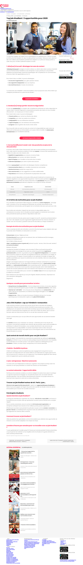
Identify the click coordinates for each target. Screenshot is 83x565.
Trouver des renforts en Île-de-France (31, 540)
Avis (75, 560)
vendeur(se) (16, 108)
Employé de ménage (11, 557)
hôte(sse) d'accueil (13, 69)
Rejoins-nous (67, 560)
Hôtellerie (8, 543)
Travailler (44, 539)
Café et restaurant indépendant (32, 542)
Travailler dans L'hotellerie (48, 541)
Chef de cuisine (10, 548)
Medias (72, 560)
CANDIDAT (2, 12)
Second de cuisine (10, 549)
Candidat (2, 8)
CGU (61, 561)
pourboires (41, 180)
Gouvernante (9, 556)
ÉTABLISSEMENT (10, 12)
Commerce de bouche (29, 546)
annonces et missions (13, 182)
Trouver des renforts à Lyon (30, 541)
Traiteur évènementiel (29, 545)
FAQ (25, 548)
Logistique (8, 544)
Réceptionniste (10, 555)
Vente (7, 545)
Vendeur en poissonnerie (12, 560)
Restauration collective (11, 541)
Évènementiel (9, 542)
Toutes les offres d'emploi (12, 539)
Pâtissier (8, 550)
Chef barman (9, 553)
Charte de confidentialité (68, 561)
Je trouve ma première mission (32, 138)
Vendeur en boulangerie (12, 559)
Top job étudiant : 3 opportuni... (24, 13)
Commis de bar (10, 554)
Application (14, 20)
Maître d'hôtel (9, 552)
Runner (8, 547)
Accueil (8, 13)
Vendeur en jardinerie (11, 561)
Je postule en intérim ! (31, 99)
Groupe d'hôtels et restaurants (31, 543)
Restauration (9, 540)
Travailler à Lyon (46, 543)
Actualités (13, 13)
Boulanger (8, 551)
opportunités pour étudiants (45, 385)
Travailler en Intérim (47, 540)
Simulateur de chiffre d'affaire (49, 542)
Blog (43, 544)
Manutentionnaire (10, 562)
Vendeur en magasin (11, 558)
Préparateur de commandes (13, 563)
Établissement (7, 8)
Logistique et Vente (28, 547)
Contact (62, 560)
